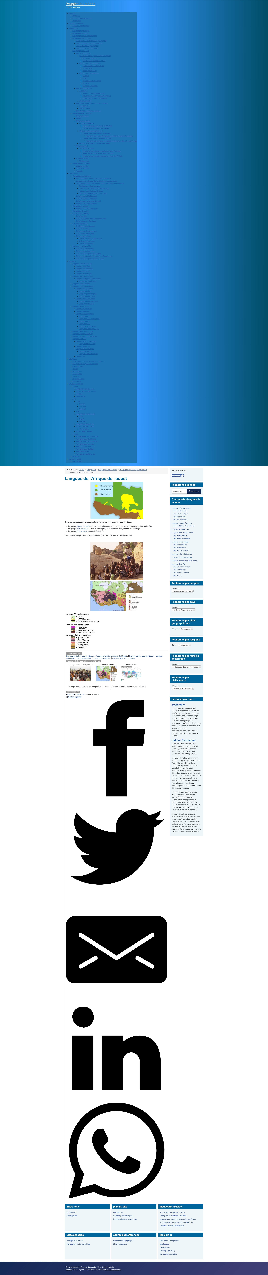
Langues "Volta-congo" (181, 550)
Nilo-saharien (82, 531)
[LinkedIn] (116, 1050)
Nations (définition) (184, 740)
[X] (116, 849)
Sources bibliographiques (123, 1241)
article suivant (130, 664)
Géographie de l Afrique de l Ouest (80, 656)
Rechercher (195, 491)
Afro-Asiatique (82, 529)
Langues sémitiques (180, 511)
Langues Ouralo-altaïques (182, 557)
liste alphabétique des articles (125, 1219)
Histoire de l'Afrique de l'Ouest (141, 656)
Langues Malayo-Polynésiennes (184, 526)
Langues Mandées (179, 547)
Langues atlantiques (180, 545)
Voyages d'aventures (75, 1241)
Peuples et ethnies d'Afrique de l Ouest (111, 656)
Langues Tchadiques (102, 658)
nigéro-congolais (83, 526)
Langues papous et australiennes (185, 561)
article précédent (107, 664)
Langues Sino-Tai (178, 564)
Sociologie (178, 704)
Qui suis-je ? (71, 1212)
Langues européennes (180, 535)
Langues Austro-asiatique (182, 567)
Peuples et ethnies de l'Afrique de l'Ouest (128, 687)
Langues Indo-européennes (182, 533)
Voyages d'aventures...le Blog (78, 1244)
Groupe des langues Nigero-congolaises (85, 687)
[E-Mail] (116, 949)
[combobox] (179, 491)
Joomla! (69, 1270)
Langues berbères (84, 658)
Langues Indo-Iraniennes (181, 538)
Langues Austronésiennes (182, 523)
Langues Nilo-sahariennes (182, 554)
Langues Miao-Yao (179, 570)
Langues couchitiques (180, 514)
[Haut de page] (264, 1271)
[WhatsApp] (116, 1151)
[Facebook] (116, 748)
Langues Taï (177, 575)
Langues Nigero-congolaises (123, 658)
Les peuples (118, 1212)
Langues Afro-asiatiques (181, 508)
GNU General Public (113, 1270)
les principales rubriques (123, 1216)
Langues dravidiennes (180, 529)
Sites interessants (120, 1244)
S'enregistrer (72, 1216)
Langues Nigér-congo (180, 542)
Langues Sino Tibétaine (181, 572)
